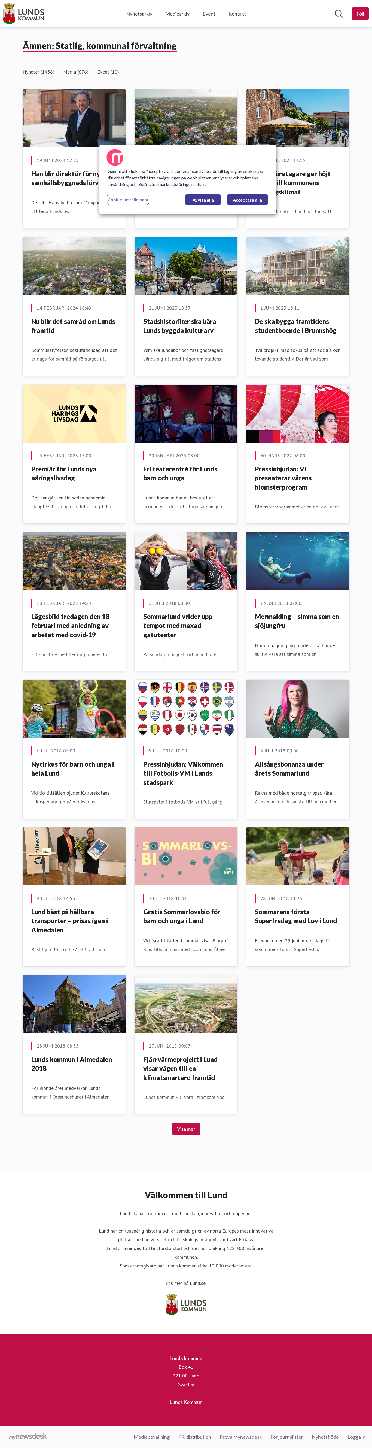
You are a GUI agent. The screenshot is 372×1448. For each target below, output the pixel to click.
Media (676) (76, 72)
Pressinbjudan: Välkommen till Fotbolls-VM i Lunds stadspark (183, 773)
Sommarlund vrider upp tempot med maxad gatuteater (177, 625)
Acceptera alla (247, 199)
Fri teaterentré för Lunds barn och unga (180, 473)
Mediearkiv (177, 14)
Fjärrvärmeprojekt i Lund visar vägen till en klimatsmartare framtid (180, 1068)
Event (209, 14)
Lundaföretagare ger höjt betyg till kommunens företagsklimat (293, 183)
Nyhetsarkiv (139, 14)
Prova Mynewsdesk (241, 1437)
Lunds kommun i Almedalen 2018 (71, 1063)
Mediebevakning (152, 1437)
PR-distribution (194, 1437)
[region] (187, 179)
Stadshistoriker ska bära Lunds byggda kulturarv (179, 325)
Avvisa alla (203, 199)
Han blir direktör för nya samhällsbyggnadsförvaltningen (79, 178)
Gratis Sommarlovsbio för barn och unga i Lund (181, 916)
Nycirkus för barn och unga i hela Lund (72, 768)
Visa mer (186, 1129)
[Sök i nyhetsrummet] (338, 13)
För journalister (286, 1437)
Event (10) (108, 72)
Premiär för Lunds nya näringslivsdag (63, 473)
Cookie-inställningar (128, 199)
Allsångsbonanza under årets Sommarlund (289, 768)
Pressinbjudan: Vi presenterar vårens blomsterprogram (283, 478)
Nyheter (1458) (38, 72)
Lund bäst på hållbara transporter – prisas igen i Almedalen (69, 921)
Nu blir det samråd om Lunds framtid (73, 325)
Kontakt (237, 14)
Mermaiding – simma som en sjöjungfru (297, 621)
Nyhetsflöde (325, 1437)
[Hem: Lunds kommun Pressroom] (23, 13)
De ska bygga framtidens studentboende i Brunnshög (296, 325)
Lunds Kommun (186, 1402)
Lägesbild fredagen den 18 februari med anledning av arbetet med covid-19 (70, 625)
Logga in (356, 1437)
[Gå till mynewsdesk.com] (28, 1437)
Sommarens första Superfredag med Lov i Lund (296, 916)
